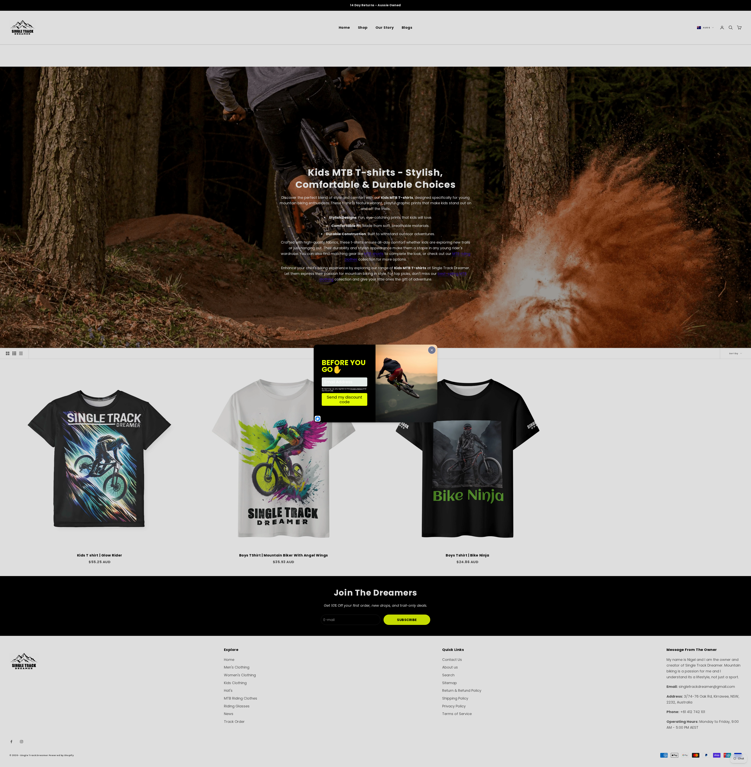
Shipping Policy (455, 698)
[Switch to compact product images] (21, 353)
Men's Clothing (236, 667)
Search (448, 675)
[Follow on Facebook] (11, 742)
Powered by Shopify (61, 755)
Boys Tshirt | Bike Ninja (467, 555)
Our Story (385, 27)
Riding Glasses (237, 706)
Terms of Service (457, 713)
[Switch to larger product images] (7, 353)
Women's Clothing (240, 675)
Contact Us (452, 659)
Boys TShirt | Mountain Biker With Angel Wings (283, 555)
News (228, 713)
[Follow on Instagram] (21, 742)
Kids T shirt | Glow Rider (99, 555)
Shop (363, 27)
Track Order (234, 721)
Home (344, 27)
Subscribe (407, 619)
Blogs (407, 27)
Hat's (228, 690)
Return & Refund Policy (461, 690)
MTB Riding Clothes (240, 698)
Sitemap (449, 682)
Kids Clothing (235, 682)
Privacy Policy (454, 706)
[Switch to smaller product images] (14, 353)
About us (450, 667)
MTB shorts (374, 253)
